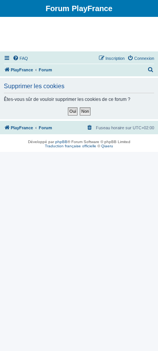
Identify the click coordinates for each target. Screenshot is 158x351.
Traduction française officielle (70, 146)
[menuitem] (20, 58)
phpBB (61, 142)
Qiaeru (107, 146)
